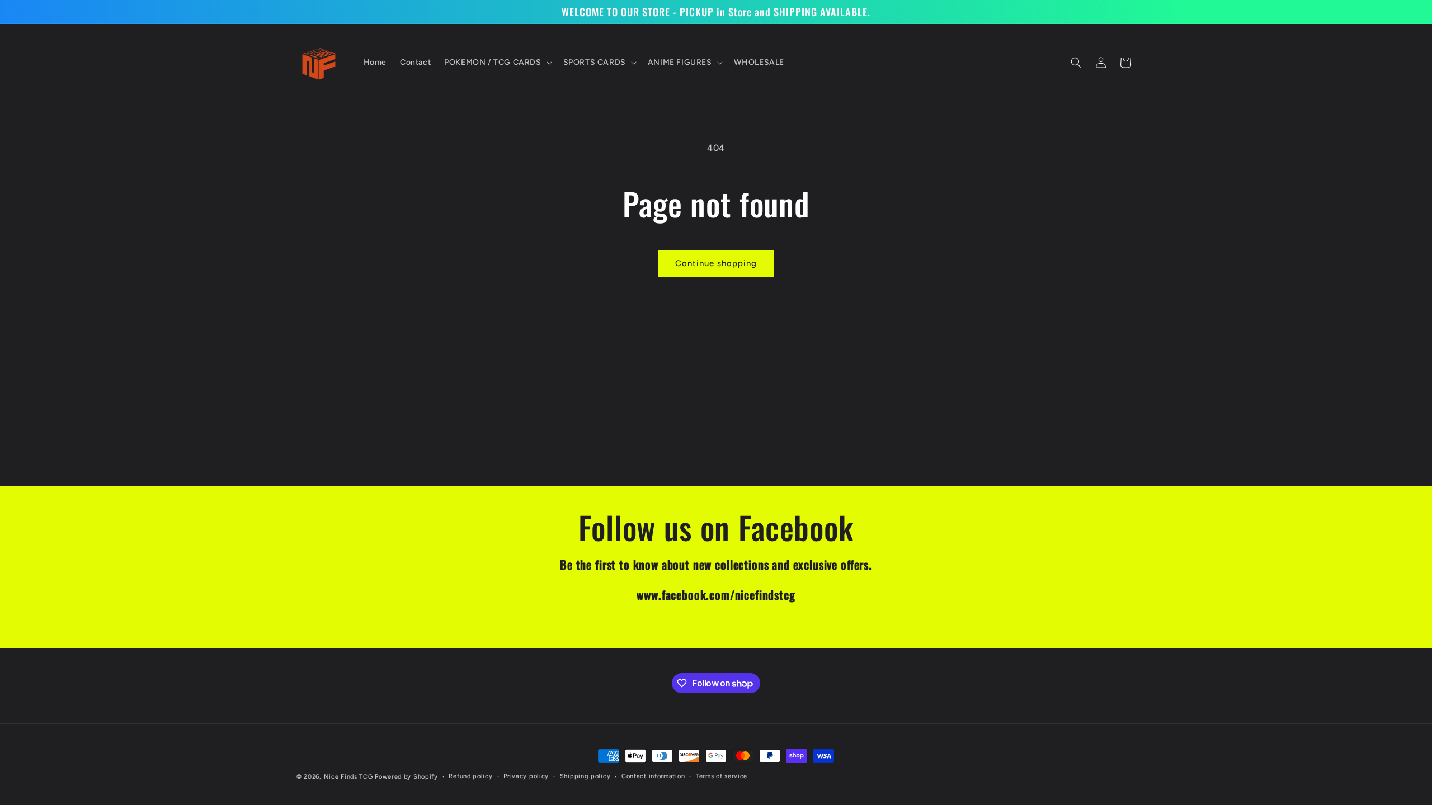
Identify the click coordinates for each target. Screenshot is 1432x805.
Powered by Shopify (406, 776)
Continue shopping (716, 263)
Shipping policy (585, 776)
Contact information (653, 776)
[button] (496, 62)
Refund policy (470, 776)
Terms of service (721, 776)
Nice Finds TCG (348, 776)
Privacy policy (526, 776)
